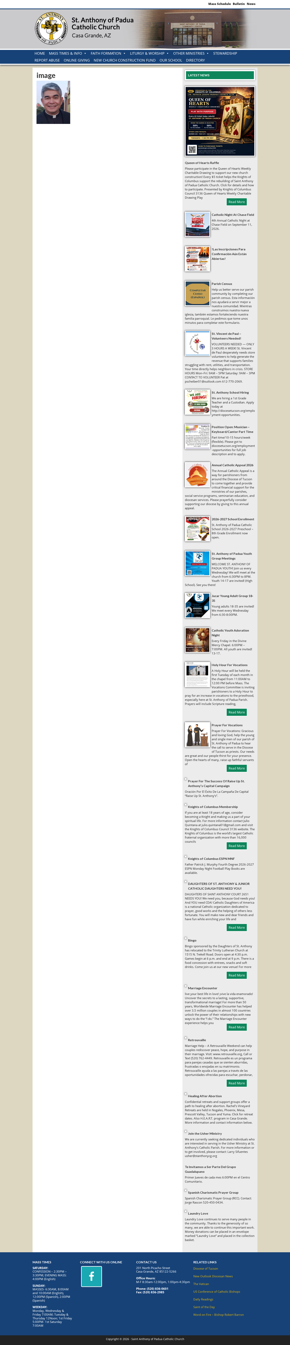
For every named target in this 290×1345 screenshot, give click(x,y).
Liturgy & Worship (147, 53)
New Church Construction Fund (125, 60)
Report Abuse (47, 60)
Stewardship (225, 53)
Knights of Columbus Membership (213, 807)
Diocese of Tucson (205, 1268)
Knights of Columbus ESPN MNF (211, 858)
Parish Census (222, 283)
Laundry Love (198, 1213)
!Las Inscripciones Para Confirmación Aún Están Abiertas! (229, 253)
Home (40, 53)
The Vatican (201, 1284)
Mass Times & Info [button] (65, 53)
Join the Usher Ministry (205, 1133)
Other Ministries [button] (189, 53)
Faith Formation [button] (106, 53)
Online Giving (77, 60)
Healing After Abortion (205, 1096)
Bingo (192, 940)
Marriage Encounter (202, 988)
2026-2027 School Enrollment (233, 519)
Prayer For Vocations (227, 725)
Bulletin (239, 4)
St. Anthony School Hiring (230, 392)
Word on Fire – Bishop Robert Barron (218, 1315)
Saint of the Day (204, 1307)
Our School (171, 60)
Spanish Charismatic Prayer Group (213, 1192)
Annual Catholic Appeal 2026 (232, 465)
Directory (195, 60)
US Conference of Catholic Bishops (216, 1292)
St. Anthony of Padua (84, 29)
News (251, 4)
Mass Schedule (219, 4)
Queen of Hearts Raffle (202, 163)
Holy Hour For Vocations (230, 665)
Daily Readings (203, 1299)
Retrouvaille (197, 1040)
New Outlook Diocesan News (213, 1276)
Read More (237, 202)
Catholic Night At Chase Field (233, 214)
